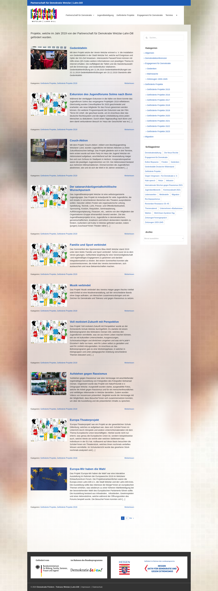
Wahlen (148, 213)
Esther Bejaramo (152, 162)
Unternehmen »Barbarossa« (171, 208)
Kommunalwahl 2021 (172, 190)
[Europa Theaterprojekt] (49, 429)
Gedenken (151, 68)
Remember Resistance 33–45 (157, 204)
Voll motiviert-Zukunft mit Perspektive (94, 321)
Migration (149, 137)
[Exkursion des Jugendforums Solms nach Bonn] (49, 104)
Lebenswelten (150, 194)
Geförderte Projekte (48, 83)
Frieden (165, 162)
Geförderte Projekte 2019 (67, 83)
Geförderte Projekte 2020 (158, 115)
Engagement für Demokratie (158, 63)
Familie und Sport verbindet (88, 244)
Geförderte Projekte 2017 (158, 100)
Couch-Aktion (79, 140)
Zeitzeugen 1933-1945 (157, 79)
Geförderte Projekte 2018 (158, 105)
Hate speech (150, 180)
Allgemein (149, 53)
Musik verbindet (80, 285)
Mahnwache (152, 74)
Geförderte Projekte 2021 (158, 121)
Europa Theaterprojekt (84, 419)
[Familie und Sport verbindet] (49, 254)
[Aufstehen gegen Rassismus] (49, 383)
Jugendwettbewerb (152, 190)
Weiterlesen (129, 83)
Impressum (85, 587)
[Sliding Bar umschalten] (177, 15)
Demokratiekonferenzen (156, 58)
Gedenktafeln (78, 48)
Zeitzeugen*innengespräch (156, 218)
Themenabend (151, 208)
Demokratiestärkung (153, 153)
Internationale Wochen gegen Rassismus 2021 (164, 185)
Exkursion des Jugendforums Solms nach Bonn (101, 94)
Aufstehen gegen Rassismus (88, 373)
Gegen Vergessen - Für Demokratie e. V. (161, 176)
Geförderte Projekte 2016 (158, 95)
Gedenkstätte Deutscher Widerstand (159, 167)
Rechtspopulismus (152, 199)
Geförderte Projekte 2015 (158, 89)
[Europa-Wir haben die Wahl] (49, 478)
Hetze (160, 180)
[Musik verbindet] (49, 295)
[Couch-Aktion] (49, 150)
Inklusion (169, 180)
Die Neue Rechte (171, 153)
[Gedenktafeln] (49, 57)
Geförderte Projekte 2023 (158, 131)
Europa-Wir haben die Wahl (87, 468)
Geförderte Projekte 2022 (158, 126)
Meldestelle (164, 194)
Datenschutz (97, 587)
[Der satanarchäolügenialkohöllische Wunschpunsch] (49, 196)
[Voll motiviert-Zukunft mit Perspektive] (49, 331)
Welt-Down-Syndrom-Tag (164, 213)
